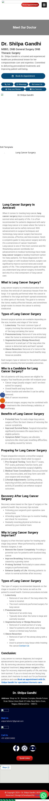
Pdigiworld (39, 795)
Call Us (4, 735)
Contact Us (24, 646)
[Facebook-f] (16, 748)
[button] (44, 4)
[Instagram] (24, 748)
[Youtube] (33, 748)
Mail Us (4, 718)
